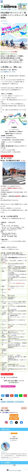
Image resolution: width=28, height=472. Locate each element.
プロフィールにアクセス (7, 459)
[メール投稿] (1, 400)
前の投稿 (24, 408)
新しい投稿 (4, 408)
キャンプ (3, 402)
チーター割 (4, 137)
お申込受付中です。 (9, 412)
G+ (12, 395)
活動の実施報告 (14, 418)
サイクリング (10, 402)
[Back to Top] (26, 469)
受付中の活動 (14, 415)
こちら (12, 288)
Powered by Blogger (14, 470)
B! (16, 395)
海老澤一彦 (3, 452)
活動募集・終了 (19, 402)
